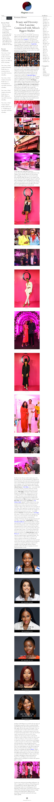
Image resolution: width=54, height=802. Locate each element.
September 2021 (46, 25)
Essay (44, 69)
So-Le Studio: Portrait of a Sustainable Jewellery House (6, 31)
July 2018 (45, 46)
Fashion (44, 71)
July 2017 (45, 52)
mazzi (32, 33)
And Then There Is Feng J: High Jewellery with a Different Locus (7, 40)
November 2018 (46, 43)
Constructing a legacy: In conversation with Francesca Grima (7, 35)
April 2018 (45, 49)
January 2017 (45, 55)
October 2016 (45, 60)
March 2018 (45, 51)
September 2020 (46, 37)
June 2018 (45, 48)
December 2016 (46, 57)
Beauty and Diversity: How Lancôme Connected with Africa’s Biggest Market (27, 26)
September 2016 (46, 61)
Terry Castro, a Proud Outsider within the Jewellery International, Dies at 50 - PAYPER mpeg (6, 56)
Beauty (44, 68)
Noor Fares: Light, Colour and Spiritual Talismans (6, 26)
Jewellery (45, 72)
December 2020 (46, 34)
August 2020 (45, 39)
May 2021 (45, 30)
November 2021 (46, 23)
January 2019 (45, 42)
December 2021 (46, 22)
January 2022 (45, 20)
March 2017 (45, 54)
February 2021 (46, 31)
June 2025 (45, 17)
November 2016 (46, 58)
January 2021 (45, 33)
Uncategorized (46, 75)
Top (51, 799)
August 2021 (45, 26)
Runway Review (46, 74)
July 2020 (45, 40)
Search (2, 15)
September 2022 (46, 19)
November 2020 (46, 36)
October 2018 (46, 45)
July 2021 (45, 28)
